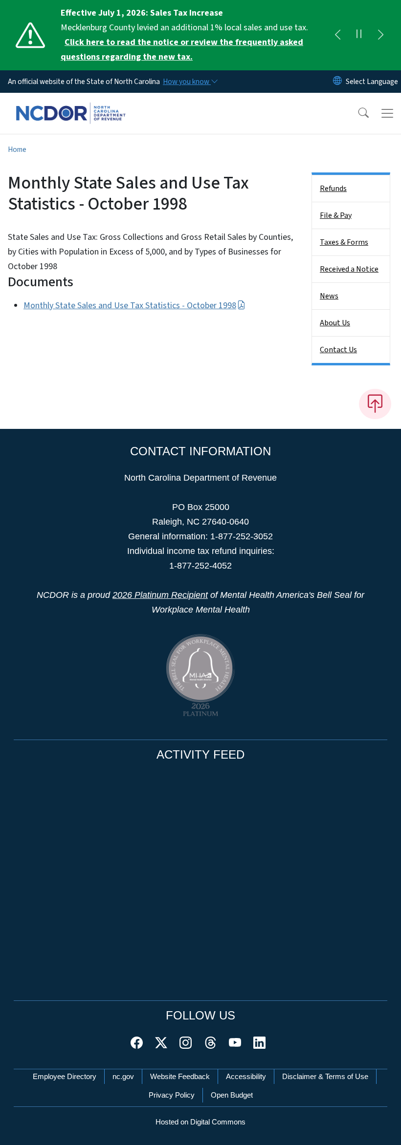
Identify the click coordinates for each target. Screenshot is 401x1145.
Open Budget (232, 1095)
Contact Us (338, 349)
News (329, 296)
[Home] (71, 104)
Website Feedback (180, 1076)
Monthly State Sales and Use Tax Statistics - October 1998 (129, 305)
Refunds (333, 188)
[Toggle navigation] (387, 113)
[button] (357, 113)
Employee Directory (64, 1076)
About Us (335, 323)
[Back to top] (375, 404)
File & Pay (336, 215)
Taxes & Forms (344, 242)
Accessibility (246, 1076)
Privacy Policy (172, 1095)
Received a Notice (349, 269)
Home (17, 149)
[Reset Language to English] (337, 81)
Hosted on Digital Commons (200, 1122)
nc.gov (123, 1076)
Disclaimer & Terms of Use (325, 1076)
